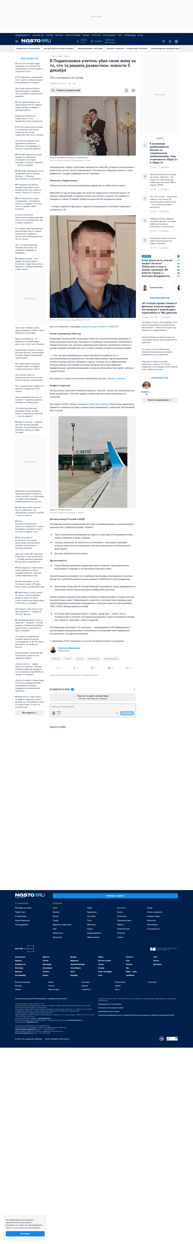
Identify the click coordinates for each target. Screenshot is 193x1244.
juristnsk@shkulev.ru (75, 1020)
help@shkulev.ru (32, 1022)
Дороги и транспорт (62, 924)
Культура (91, 916)
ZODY (120, 35)
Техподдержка (21, 924)
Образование (93, 937)
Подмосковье (93, 659)
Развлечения (123, 929)
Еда (54, 929)
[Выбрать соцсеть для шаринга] (133, 90)
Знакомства (38, 35)
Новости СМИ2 (58, 726)
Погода (49, 35)
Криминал (92, 912)
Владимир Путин (111, 659)
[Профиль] (176, 41)
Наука (90, 929)
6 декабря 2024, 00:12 (58, 83)
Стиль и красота (154, 912)
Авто (55, 908)
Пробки (96, 41)
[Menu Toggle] (17, 41)
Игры (140, 35)
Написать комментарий (68, 90)
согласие (15, 1228)
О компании (20, 916)
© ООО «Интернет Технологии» (57, 1039)
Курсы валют (109, 35)
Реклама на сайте (23, 908)
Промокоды (130, 35)
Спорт (149, 908)
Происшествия (124, 920)
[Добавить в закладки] (126, 90)
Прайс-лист (20, 912)
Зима (89, 908)
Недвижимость (22, 35)
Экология (151, 920)
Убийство (55, 659)
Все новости (29, 58)
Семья (120, 937)
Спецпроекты (153, 929)
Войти (59, 714)
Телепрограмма (73, 35)
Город (55, 920)
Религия (121, 933)
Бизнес (56, 912)
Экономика (152, 924)
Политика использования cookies (110, 1008)
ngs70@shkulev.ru (44, 1018)
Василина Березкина (69, 648)
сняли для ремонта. (98, 404)
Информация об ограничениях (109, 1004)
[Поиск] (164, 41)
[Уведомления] (170, 41)
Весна (55, 916)
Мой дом (91, 924)
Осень (120, 912)
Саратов (80, 659)
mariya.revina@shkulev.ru (24, 1033)
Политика (121, 916)
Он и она (121, 908)
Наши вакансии (22, 920)
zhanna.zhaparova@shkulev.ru (26, 1029)
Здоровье (57, 937)
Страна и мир (153, 916)
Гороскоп (96, 35)
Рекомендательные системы (108, 1011)
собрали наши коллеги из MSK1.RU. (100, 326)
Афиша (86, 35)
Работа (120, 924)
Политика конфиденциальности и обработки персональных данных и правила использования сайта (136, 1015)
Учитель (68, 659)
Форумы (59, 35)
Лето (89, 920)
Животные (58, 933)
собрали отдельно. (116, 378)
